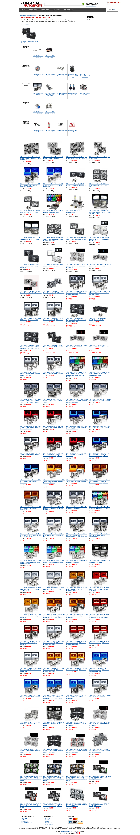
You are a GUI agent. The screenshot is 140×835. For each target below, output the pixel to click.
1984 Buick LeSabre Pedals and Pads (62, 75)
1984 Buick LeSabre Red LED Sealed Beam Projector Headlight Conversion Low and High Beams (76, 751)
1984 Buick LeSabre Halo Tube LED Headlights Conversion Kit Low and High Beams (53, 508)
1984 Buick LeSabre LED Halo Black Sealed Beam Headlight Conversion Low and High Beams (53, 643)
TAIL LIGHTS (45, 10)
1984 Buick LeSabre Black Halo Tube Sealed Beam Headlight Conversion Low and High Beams (76, 293)
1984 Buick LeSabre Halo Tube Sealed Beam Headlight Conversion (53, 373)
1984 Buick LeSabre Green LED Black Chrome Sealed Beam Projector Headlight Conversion (100, 777)
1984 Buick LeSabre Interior (26, 66)
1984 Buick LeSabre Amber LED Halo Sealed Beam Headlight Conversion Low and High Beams (53, 670)
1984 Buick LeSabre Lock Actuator (62, 131)
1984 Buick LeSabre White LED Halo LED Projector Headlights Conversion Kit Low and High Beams (30, 535)
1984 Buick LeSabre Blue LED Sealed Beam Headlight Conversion (100, 265)
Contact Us (24, 820)
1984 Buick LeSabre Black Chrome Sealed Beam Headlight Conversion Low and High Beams (53, 239)
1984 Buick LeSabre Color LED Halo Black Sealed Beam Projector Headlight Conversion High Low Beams (76, 374)
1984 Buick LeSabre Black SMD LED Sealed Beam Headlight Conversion (53, 319)
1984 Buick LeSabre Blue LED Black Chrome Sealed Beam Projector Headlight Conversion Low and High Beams (53, 778)
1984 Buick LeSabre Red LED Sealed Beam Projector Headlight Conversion (31, 292)
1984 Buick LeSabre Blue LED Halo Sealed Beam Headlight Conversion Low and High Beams (99, 670)
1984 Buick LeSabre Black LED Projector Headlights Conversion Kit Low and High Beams (76, 320)
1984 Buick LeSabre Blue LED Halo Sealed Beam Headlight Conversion (30, 696)
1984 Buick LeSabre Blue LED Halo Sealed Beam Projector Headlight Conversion (53, 185)
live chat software (91, 6)
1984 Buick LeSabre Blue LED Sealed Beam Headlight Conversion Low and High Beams (77, 266)
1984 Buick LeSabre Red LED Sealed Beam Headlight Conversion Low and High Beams (99, 724)
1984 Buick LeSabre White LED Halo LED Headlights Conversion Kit (53, 588)
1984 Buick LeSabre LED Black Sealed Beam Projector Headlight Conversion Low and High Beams (52, 804)
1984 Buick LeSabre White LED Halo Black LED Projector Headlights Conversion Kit (99, 535)
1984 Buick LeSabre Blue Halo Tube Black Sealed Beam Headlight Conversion (30, 481)
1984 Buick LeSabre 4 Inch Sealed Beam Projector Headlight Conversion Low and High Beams (76, 804)
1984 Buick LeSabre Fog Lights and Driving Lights (50, 94)
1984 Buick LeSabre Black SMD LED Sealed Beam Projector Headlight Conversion (53, 401)
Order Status (24, 818)
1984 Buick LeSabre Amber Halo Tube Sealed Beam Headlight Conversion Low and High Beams (54, 481)
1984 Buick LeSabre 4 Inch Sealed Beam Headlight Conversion (53, 157)
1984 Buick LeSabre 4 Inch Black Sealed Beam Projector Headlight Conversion (29, 266)
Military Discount (49, 824)
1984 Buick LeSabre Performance (26, 104)
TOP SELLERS (25, 24)
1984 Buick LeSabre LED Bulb (62, 94)
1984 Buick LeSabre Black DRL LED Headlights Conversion (99, 561)
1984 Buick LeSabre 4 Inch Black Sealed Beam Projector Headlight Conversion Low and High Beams (29, 347)
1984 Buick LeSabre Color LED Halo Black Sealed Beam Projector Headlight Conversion (99, 374)
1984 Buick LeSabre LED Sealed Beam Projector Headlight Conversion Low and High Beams (99, 751)
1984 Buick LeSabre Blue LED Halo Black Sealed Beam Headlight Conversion (76, 697)
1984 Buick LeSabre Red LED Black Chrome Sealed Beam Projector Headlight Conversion (99, 804)
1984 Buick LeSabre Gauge (38, 75)
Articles (47, 820)
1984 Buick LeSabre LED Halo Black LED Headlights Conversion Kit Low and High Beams (99, 293)
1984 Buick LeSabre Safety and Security (26, 122)
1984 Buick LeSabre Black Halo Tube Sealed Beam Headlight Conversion (30, 453)
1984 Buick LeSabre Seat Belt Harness (73, 131)
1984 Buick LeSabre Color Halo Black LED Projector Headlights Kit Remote (99, 507)
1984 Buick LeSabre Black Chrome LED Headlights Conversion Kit (30, 211)
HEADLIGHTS (33, 10)
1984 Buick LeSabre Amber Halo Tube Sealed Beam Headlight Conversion (77, 480)
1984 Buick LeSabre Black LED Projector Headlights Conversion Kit (76, 184)
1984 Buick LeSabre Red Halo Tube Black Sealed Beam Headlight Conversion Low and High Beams (53, 454)
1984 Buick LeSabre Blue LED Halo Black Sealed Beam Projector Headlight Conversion (30, 185)
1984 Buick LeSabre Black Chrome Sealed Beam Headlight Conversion (76, 238)
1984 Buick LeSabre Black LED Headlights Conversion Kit (98, 319)
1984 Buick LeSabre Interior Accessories (50, 75)
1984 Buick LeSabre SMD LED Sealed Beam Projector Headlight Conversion (100, 400)
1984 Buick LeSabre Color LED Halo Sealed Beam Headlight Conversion (53, 561)
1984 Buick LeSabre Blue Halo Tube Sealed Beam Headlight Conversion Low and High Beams (76, 427)
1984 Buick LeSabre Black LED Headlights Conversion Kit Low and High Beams (76, 724)
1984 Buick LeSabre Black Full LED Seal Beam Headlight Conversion (30, 238)
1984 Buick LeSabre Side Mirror (50, 56)
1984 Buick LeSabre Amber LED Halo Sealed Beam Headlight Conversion (76, 669)
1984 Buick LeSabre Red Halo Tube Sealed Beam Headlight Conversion (53, 426)
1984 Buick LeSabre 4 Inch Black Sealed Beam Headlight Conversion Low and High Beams (53, 751)
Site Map (47, 821)
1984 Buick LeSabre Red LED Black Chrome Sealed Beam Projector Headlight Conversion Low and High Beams (30, 805)
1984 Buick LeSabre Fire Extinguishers (50, 131)
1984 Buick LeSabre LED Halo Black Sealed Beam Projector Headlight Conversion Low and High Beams (30, 401)
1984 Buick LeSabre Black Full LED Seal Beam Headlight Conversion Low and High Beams (100, 212)
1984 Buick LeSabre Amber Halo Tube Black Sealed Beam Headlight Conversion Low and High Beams (54, 616)
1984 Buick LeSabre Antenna (38, 56)
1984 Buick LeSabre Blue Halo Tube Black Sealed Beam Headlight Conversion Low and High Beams (99, 454)
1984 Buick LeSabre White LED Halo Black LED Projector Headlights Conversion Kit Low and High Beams (76, 535)
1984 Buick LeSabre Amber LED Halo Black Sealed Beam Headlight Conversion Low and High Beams (99, 481)
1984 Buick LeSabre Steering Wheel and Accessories (85, 76)
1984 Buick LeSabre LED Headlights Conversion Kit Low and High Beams (76, 157)
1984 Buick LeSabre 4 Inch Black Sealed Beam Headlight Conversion (53, 346)
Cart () (112, 9)
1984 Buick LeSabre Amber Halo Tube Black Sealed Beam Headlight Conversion (77, 616)
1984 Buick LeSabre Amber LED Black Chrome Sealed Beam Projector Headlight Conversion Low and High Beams (77, 778)
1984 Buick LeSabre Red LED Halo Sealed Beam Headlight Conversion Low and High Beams (76, 643)
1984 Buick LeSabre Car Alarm (38, 131)
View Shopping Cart (26, 822)
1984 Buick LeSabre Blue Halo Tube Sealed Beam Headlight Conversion (99, 426)
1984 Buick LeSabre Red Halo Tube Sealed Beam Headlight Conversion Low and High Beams (30, 427)
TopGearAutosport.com (66, 831)
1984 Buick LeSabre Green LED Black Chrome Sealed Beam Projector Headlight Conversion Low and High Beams (31, 778)
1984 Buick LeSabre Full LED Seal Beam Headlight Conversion (53, 265)
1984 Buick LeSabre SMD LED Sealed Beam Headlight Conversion (100, 696)
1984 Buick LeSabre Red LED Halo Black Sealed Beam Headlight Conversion (30, 643)
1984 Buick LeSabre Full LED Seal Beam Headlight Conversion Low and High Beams (99, 239)
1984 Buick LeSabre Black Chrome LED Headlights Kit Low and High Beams (99, 185)
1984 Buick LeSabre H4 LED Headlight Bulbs (74, 211)
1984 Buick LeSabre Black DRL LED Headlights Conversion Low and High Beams (53, 724)
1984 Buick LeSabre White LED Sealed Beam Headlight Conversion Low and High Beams (30, 751)
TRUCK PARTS (68, 10)
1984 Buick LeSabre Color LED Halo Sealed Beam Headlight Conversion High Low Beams (30, 562)
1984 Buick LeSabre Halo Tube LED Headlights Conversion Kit (76, 507)
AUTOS (23, 10)
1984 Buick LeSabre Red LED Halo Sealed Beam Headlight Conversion (99, 642)
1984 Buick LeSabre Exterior (26, 47)
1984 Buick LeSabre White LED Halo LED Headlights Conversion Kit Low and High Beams (30, 589)
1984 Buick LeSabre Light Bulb (73, 94)
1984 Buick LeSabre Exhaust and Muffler (50, 112)
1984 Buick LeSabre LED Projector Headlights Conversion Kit (30, 723)
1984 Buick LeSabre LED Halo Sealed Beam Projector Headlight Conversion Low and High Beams (77, 401)
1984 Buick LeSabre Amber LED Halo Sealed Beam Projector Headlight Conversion (30, 616)
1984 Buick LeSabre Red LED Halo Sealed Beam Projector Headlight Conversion (99, 589)
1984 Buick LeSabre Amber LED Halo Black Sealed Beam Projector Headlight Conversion (76, 589)
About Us (47, 818)
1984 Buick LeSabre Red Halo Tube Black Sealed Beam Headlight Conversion (76, 454)
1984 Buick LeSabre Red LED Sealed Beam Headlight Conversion (76, 346)
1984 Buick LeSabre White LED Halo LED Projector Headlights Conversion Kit (53, 535)
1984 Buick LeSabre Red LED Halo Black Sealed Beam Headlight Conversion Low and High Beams (99, 616)
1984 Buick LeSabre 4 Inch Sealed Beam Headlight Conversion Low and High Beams (30, 158)
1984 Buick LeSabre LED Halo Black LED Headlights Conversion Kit (30, 319)
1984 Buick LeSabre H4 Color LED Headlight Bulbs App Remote (53, 211)
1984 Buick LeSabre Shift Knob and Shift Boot (73, 76)
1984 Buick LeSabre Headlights (38, 94)
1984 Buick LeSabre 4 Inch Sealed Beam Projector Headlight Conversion (53, 292)
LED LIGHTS (56, 10)
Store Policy (24, 821)
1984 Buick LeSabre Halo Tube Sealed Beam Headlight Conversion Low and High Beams (30, 374)
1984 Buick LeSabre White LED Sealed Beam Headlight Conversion (99, 346)
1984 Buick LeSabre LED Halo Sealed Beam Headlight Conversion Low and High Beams (31, 670)
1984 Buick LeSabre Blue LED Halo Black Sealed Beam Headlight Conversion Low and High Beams (53, 697)
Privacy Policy (48, 822)
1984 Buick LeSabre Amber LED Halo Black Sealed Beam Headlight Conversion (30, 508)
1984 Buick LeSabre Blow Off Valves (38, 112)
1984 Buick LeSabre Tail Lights (85, 94)
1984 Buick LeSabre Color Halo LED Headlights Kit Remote (76, 561)
